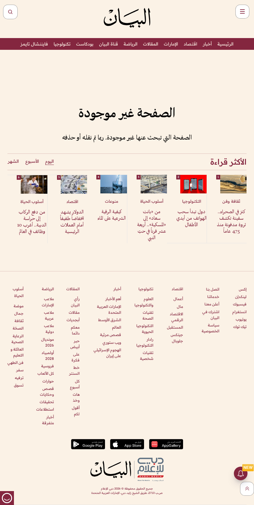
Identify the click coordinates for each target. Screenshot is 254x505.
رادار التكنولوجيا (144, 342)
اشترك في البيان (210, 314)
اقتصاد (190, 44)
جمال (19, 313)
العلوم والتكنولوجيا (143, 301)
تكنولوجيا (62, 44)
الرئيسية (225, 44)
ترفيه (19, 377)
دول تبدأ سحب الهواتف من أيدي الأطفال (191, 218)
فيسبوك (240, 304)
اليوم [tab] (49, 161)
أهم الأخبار (113, 298)
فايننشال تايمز (34, 44)
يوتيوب (241, 319)
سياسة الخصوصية (210, 328)
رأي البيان (75, 301)
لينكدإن (241, 296)
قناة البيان (108, 44)
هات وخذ (76, 397)
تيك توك (240, 326)
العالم (116, 327)
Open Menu (242, 11)
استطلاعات (45, 409)
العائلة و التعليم (17, 352)
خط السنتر (74, 370)
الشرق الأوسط (109, 319)
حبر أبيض (75, 344)
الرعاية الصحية (17, 339)
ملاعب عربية (49, 315)
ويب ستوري (112, 342)
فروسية (47, 366)
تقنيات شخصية (146, 355)
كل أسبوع (75, 384)
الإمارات (171, 44)
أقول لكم (76, 410)
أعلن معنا (211, 304)
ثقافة (19, 320)
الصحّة (18, 328)
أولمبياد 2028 (48, 355)
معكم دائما (75, 330)
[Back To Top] (247, 489)
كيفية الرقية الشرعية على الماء (112, 215)
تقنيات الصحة (147, 315)
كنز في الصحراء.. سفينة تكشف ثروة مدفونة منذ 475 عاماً (231, 222)
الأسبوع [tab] (32, 161)
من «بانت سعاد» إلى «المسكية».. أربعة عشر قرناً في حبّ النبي (151, 225)
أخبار (207, 44)
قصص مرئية (110, 334)
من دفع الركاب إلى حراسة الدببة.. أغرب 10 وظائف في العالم (31, 222)
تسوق (19, 385)
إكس (243, 289)
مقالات (74, 312)
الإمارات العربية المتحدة (109, 309)
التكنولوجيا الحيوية (144, 328)
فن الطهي (15, 362)
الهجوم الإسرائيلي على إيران (107, 352)
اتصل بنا (212, 289)
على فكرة (76, 357)
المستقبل (175, 327)
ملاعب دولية (49, 328)
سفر (20, 370)
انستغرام (239, 311)
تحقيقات (47, 401)
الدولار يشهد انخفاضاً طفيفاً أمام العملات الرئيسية (72, 222)
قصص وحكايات (47, 391)
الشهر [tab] (13, 161)
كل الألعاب (45, 373)
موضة (19, 306)
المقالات (150, 44)
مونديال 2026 (47, 342)
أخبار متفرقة (48, 420)
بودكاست (85, 44)
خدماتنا (213, 296)
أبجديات (73, 319)
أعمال (178, 298)
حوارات (48, 381)
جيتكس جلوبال (177, 337)
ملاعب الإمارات (48, 301)
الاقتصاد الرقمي (176, 317)
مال (180, 306)
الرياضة (131, 44)
